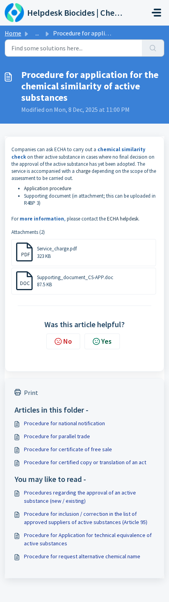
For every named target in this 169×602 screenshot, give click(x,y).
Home (13, 33)
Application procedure (47, 188)
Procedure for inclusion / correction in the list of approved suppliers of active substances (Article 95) (85, 518)
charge (83, 171)
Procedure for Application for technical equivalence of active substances (88, 539)
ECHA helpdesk (122, 218)
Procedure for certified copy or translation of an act (85, 462)
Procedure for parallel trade (57, 436)
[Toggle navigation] (156, 13)
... (37, 33)
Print (31, 392)
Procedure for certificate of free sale (68, 449)
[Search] (153, 48)
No (67, 341)
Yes (106, 341)
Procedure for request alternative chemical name (82, 556)
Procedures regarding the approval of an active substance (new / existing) (80, 496)
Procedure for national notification (64, 423)
